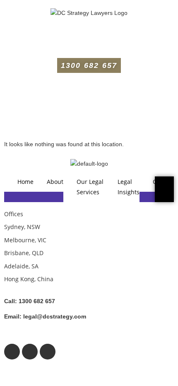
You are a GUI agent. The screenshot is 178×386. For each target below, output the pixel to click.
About (55, 182)
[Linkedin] (47, 351)
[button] (89, 39)
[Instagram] (30, 351)
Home (25, 182)
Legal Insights (129, 187)
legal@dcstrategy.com (45, 316)
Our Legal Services (90, 187)
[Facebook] (12, 351)
